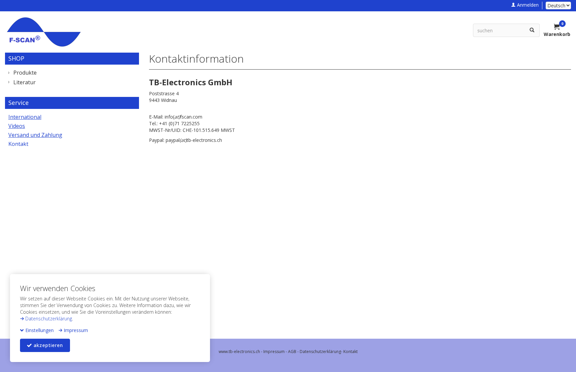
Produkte (25, 72)
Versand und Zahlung (35, 135)
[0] (557, 27)
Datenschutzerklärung (48, 318)
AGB (292, 351)
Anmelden (527, 5)
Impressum (75, 330)
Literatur (24, 82)
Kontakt (18, 144)
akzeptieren (47, 345)
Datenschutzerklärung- (321, 351)
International (24, 117)
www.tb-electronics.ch (239, 351)
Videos (16, 126)
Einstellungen (39, 330)
